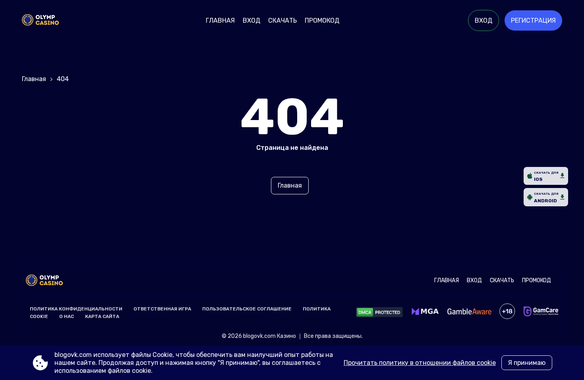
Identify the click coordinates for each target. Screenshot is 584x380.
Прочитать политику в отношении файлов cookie (420, 362)
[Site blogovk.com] (49, 20)
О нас (66, 316)
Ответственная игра (162, 309)
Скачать (282, 20)
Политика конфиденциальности (76, 309)
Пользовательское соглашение (247, 309)
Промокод (322, 20)
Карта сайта (102, 316)
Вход (251, 20)
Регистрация (533, 20)
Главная (220, 20)
